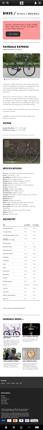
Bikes (8, 13)
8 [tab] (14, 79)
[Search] (7, 3)
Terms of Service (4, 403)
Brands (3, 380)
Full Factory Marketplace (6, 409)
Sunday (8, 383)
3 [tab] (7, 79)
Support (3, 395)
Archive (21, 13)
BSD (21, 383)
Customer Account (5, 399)
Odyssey (3, 383)
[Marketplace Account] (35, 3)
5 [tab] (10, 79)
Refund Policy (4, 400)
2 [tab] (6, 79)
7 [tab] (12, 79)
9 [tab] (15, 79)
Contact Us (3, 397)
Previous (5, 65)
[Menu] (3, 3)
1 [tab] (4, 79)
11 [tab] (18, 79)
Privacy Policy (4, 402)
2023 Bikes (34, 13)
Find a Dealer (13, 34)
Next (38, 65)
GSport (17, 383)
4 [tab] (8, 79)
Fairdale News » (13, 319)
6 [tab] (11, 79)
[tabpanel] (21, 65)
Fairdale (13, 383)
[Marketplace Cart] (39, 3)
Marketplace (5, 393)
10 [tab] (17, 79)
